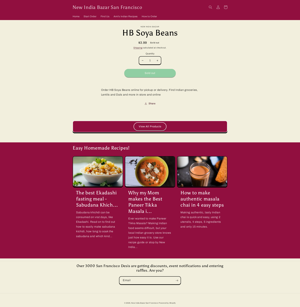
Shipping (137, 48)
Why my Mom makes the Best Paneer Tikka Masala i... (145, 202)
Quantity (150, 53)
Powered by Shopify (167, 303)
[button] (210, 7)
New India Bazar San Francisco (144, 303)
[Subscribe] (177, 280)
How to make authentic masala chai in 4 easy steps (202, 199)
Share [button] (152, 103)
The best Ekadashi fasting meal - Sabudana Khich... (97, 199)
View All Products (150, 126)
